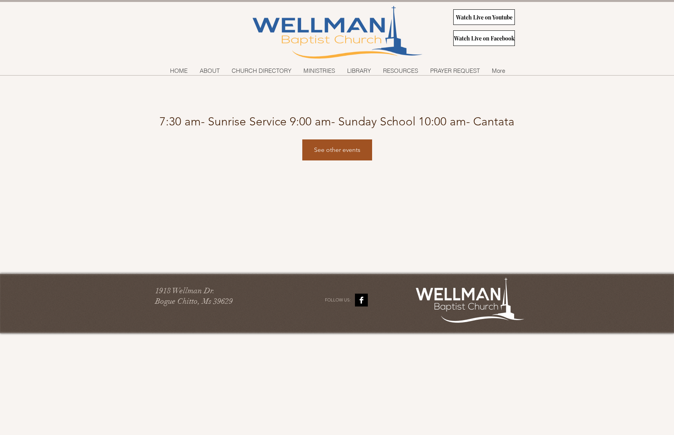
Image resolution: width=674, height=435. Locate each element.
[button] (319, 71)
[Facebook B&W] (361, 300)
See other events (337, 149)
